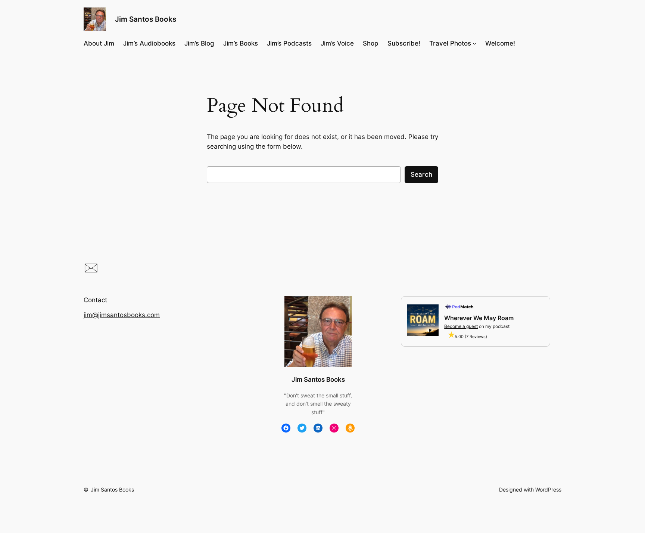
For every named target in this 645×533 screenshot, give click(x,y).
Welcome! (500, 43)
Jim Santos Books (145, 19)
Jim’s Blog (199, 43)
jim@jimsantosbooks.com (122, 315)
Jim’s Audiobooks (149, 43)
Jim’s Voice (337, 43)
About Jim (99, 43)
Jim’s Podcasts (289, 43)
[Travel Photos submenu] (474, 43)
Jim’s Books (240, 43)
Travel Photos (450, 43)
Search (421, 174)
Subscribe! (403, 43)
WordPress (548, 489)
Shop (370, 43)
